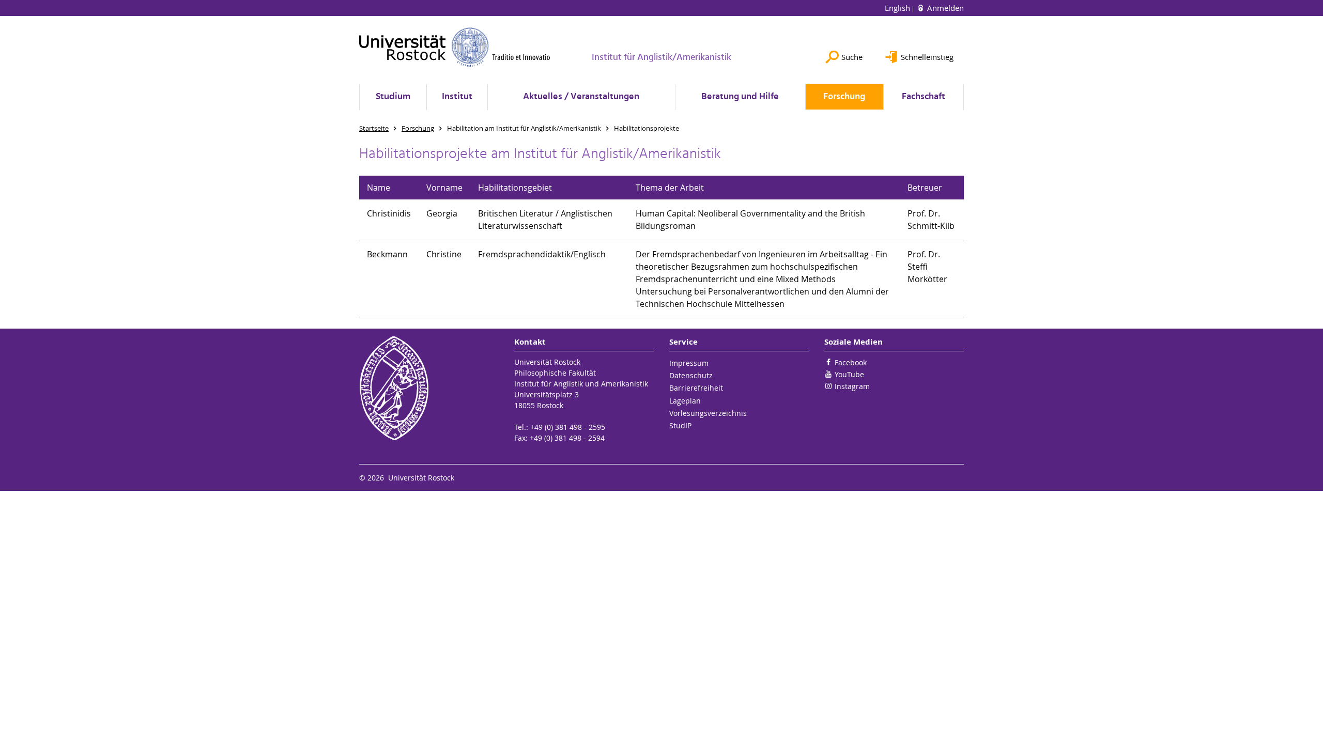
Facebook (851, 362)
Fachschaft (923, 96)
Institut (457, 96)
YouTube (849, 374)
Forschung (844, 96)
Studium (393, 96)
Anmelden (944, 8)
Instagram (852, 386)
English (898, 8)
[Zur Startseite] (454, 47)
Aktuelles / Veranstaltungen (581, 96)
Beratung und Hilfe (740, 96)
